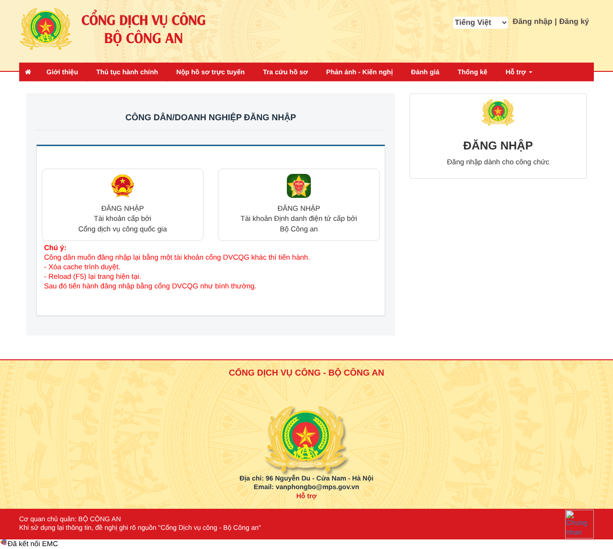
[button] (123, 205)
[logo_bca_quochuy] (306, 416)
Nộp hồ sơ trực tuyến (210, 72)
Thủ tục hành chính (127, 72)
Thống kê (472, 72)
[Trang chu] (28, 72)
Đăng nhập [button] (533, 22)
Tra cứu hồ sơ (285, 72)
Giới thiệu (62, 72)
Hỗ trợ (517, 72)
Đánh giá (425, 72)
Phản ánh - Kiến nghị (359, 72)
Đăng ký (574, 22)
